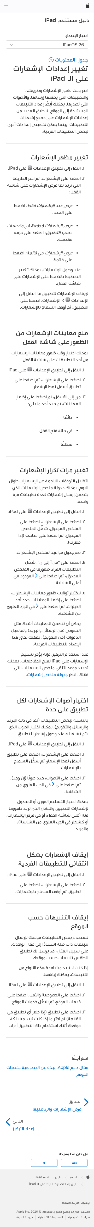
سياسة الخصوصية (79, 1217)
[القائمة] (6, 6)
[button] (68, 59)
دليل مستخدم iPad (67, 20)
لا (44, 1162)
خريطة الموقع (24, 1217)
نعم (74, 1162)
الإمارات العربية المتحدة (76, 1202)
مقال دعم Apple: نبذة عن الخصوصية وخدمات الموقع (47, 1070)
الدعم (74, 1177)
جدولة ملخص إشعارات (47, 674)
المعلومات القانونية (50, 1217)
